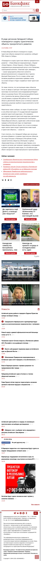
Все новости (35, 505)
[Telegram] (8, 180)
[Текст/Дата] (37, 10)
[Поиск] (34, 10)
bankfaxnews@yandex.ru (22, 520)
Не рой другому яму (18, 442)
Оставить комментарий (31, 184)
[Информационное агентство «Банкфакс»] (15, 4)
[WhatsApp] (11, 180)
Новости (5, 309)
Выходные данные (9, 550)
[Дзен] (20, 513)
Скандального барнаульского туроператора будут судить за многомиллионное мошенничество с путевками (20, 161)
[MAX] (23, 513)
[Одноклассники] (5, 180)
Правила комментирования (16, 551)
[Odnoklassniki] (26, 513)
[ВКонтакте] (2, 180)
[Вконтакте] (17, 513)
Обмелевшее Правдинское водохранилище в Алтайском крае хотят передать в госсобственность (17, 173)
